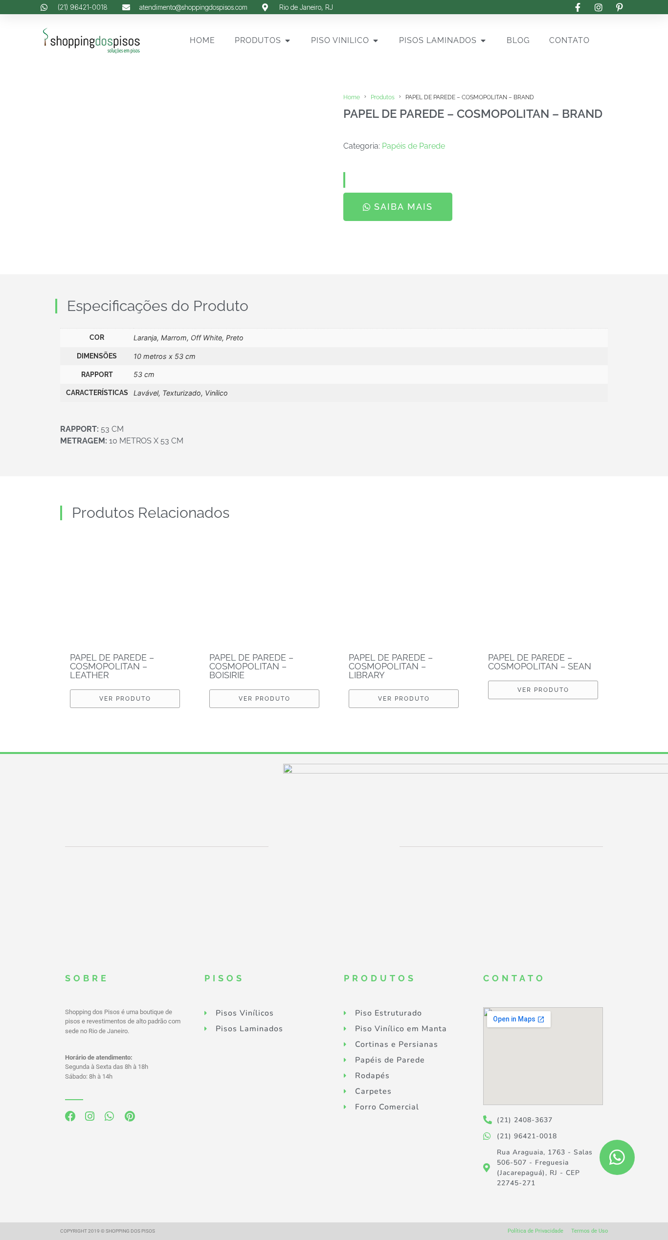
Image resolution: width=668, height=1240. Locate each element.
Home (351, 97)
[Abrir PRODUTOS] (287, 40)
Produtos (383, 97)
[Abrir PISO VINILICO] (375, 40)
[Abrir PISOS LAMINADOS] (483, 40)
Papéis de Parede (413, 146)
